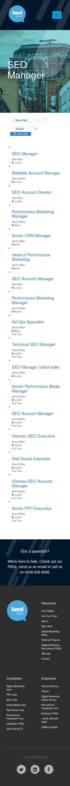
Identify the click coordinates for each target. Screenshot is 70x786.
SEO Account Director (32, 192)
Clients (45, 691)
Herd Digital (47, 611)
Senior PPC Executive (31, 508)
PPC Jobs (11, 694)
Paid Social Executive (31, 458)
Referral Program (50, 640)
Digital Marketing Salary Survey (50, 698)
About (44, 621)
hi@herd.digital (49, 727)
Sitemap (45, 653)
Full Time (17, 334)
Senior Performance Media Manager (36, 388)
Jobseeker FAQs (15, 723)
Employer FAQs (49, 713)
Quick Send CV (14, 728)
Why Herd (46, 626)
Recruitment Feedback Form (15, 716)
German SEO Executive (33, 436)
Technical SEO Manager (34, 344)
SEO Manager (25, 153)
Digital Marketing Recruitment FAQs (51, 646)
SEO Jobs (11, 699)
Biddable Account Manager (36, 173)
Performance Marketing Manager (33, 213)
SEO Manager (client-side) (35, 367)
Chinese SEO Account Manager (32, 483)
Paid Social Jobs (15, 710)
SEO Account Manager (32, 278)
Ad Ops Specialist (28, 322)
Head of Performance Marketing (31, 257)
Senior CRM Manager (31, 235)
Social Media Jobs (16, 705)
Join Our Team (49, 616)
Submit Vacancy (50, 686)
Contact (45, 658)
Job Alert (22, 134)
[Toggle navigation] (57, 15)
